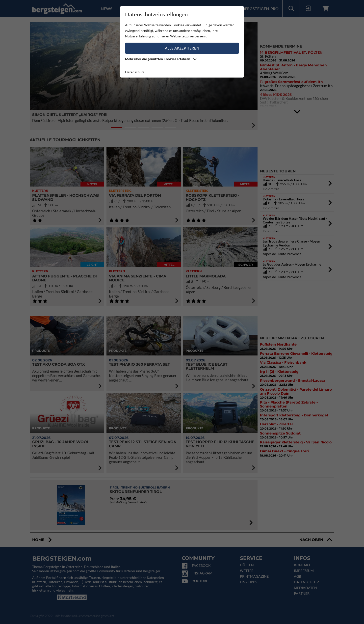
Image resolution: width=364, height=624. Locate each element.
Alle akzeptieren (182, 48)
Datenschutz (134, 72)
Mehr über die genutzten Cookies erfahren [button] (158, 59)
